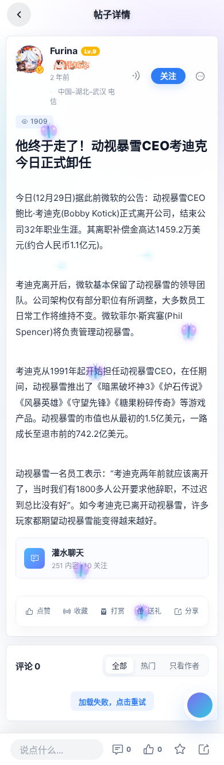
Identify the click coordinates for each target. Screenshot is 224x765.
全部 (119, 665)
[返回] (19, 14)
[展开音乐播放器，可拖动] (200, 705)
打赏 (118, 611)
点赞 (44, 611)
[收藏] (180, 749)
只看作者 (184, 665)
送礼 (154, 611)
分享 (192, 611)
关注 (168, 76)
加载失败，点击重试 (112, 701)
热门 (148, 665)
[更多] (200, 76)
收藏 (81, 611)
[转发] (204, 749)
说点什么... (41, 750)
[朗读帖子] (136, 76)
